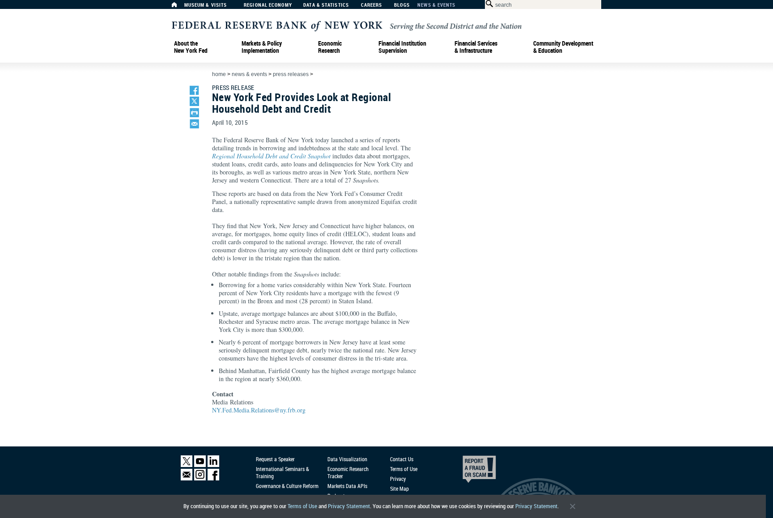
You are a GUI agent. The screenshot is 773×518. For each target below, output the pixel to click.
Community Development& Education (563, 47)
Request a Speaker (275, 459)
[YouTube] (200, 465)
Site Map (399, 488)
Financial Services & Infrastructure (475, 47)
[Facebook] (213, 478)
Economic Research (330, 47)
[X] (186, 465)
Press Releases (291, 74)
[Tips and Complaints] (467, 471)
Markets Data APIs (347, 485)
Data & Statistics (326, 5)
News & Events (436, 5)
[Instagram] (200, 478)
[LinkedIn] (213, 465)
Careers (371, 5)
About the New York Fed (191, 47)
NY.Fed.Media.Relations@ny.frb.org (259, 410)
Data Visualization (347, 459)
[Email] (186, 478)
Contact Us (401, 459)
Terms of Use (302, 506)
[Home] (179, 7)
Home (219, 74)
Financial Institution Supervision (402, 47)
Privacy (398, 478)
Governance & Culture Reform (287, 485)
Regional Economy (268, 5)
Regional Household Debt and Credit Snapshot (271, 156)
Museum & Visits (205, 5)
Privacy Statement (349, 506)
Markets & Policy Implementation (262, 47)
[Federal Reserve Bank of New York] (347, 25)
